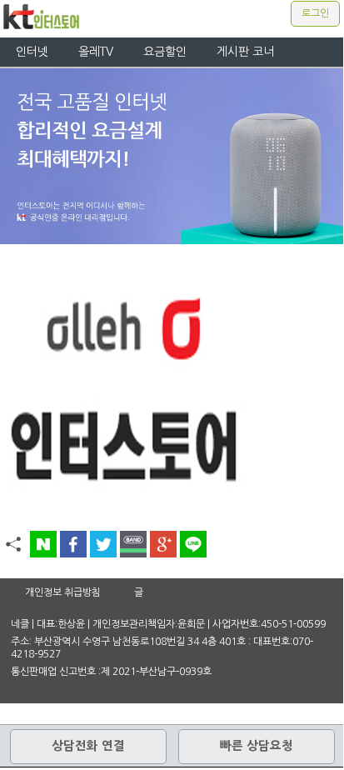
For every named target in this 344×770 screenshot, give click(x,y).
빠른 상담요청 (256, 746)
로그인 (315, 13)
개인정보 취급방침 (63, 593)
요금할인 (165, 52)
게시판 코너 (245, 52)
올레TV (95, 52)
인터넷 (32, 52)
